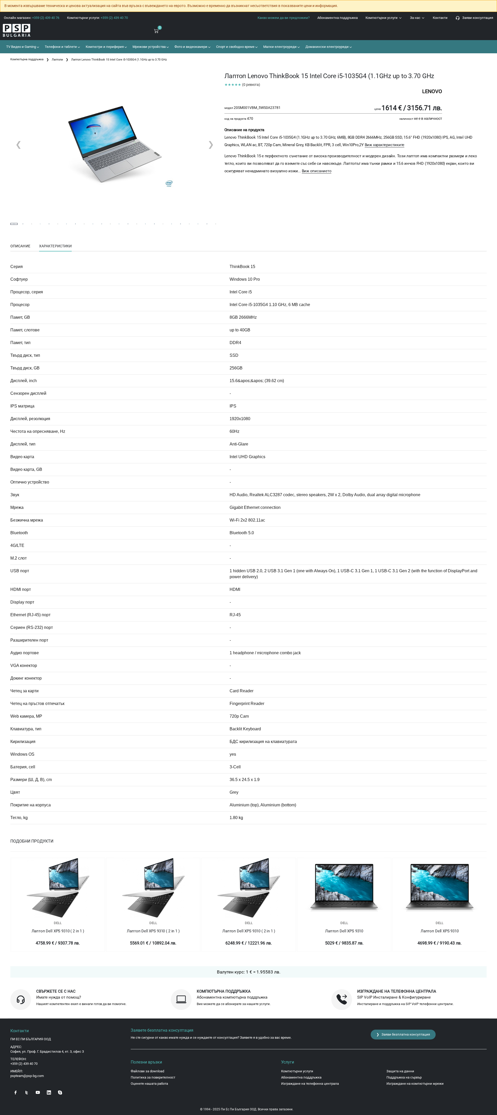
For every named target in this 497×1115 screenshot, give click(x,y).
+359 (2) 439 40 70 (24, 1064)
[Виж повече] (58, 888)
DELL (58, 923)
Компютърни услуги (382, 18)
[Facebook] (15, 1092)
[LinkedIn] (49, 1092)
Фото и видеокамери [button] (190, 47)
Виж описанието (317, 171)
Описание (20, 246)
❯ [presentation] (211, 144)
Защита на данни (400, 1071)
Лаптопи (57, 59)
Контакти (440, 18)
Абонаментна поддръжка (337, 18)
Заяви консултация (476, 18)
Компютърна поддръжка (26, 59)
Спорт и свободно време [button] (234, 47)
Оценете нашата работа (149, 1084)
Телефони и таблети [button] (60, 47)
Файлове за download (147, 1071)
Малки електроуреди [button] (279, 47)
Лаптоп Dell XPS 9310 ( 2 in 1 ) (58, 931)
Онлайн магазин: (31, 18)
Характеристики (55, 246)
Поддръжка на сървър (404, 1077)
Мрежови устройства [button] (149, 47)
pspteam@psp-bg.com (27, 1076)
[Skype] (60, 1092)
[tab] (20, 246)
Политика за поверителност (153, 1077)
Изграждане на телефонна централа (310, 1084)
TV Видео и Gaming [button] (20, 47)
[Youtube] (37, 1092)
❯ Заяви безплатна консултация (403, 1034)
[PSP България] (41, 31)
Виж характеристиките (385, 145)
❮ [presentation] (18, 144)
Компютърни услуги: (97, 18)
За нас (415, 18)
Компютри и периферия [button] (104, 47)
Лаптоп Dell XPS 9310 (344, 931)
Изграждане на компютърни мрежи (415, 1084)
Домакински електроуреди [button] (327, 47)
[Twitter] (26, 1092)
